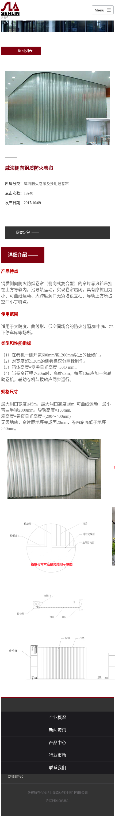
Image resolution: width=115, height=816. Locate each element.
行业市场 (57, 755)
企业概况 (57, 717)
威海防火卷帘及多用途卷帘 (46, 184)
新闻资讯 (57, 730)
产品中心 (57, 742)
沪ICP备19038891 (57, 801)
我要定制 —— (27, 232)
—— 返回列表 (21, 51)
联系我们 (57, 767)
